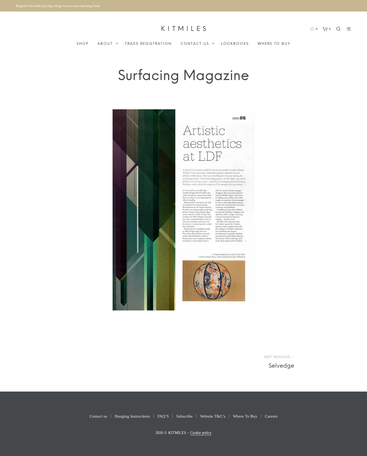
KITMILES (184, 29)
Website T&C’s (212, 416)
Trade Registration (148, 44)
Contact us (195, 44)
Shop (83, 44)
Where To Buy (274, 44)
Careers (271, 416)
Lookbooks (235, 44)
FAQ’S (163, 416)
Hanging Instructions (132, 416)
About (105, 44)
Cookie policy (200, 433)
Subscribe (184, 416)
